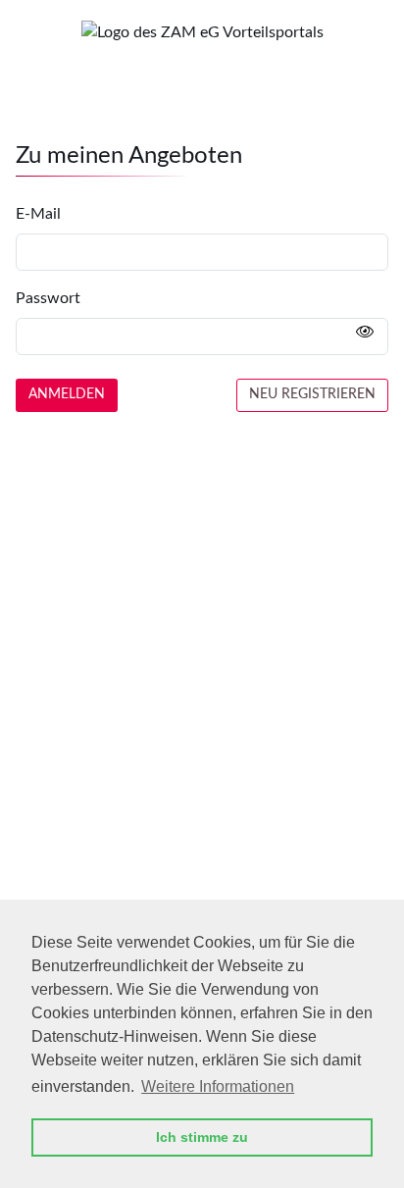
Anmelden (66, 394)
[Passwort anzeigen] (364, 332)
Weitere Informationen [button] (217, 1086)
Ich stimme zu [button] (202, 1137)
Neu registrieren (312, 394)
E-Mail (38, 214)
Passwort (48, 298)
